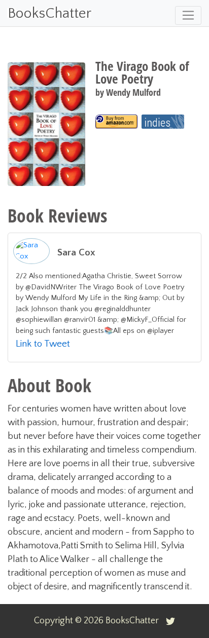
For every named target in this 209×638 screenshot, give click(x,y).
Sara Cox (76, 252)
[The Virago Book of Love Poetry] (116, 122)
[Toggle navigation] (188, 15)
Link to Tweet (43, 344)
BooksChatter (49, 13)
